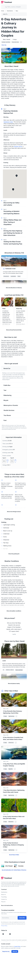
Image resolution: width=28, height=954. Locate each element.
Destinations (4, 892)
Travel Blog (4, 897)
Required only (5, 951)
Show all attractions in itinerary (14, 287)
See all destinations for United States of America (14, 870)
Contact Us (4, 899)
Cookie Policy (17, 946)
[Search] (23, 7)
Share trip (4, 45)
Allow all (15, 951)
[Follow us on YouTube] (7, 934)
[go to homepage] (6, 3)
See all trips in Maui (14, 854)
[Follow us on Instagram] (5, 934)
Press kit (3, 901)
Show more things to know (14, 511)
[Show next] (25, 627)
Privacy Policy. (4, 925)
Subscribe (22, 917)
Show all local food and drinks (14, 329)
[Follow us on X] (10, 934)
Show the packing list (13, 553)
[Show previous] (3, 627)
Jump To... (5, 14)
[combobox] (13, 7)
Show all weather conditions (14, 611)
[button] (13, 111)
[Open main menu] (25, 2)
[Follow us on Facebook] (12, 934)
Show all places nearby (14, 683)
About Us (3, 894)
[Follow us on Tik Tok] (3, 934)
